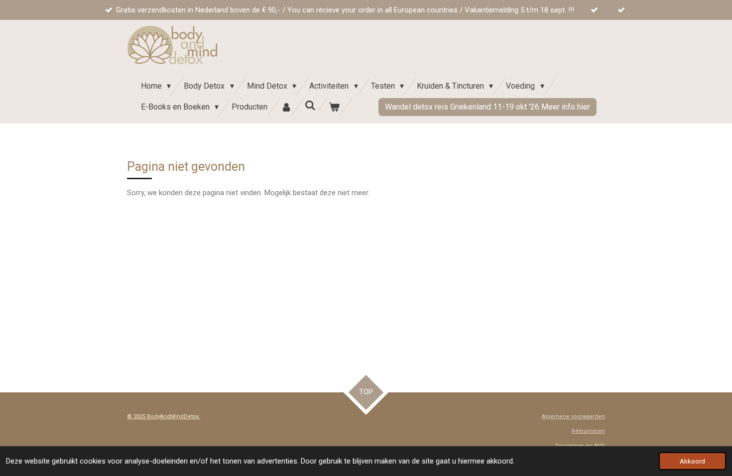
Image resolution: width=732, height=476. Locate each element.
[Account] (286, 107)
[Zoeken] (310, 105)
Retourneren (588, 431)
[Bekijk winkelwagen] (334, 107)
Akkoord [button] (692, 461)
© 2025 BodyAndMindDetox (163, 416)
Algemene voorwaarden (573, 416)
